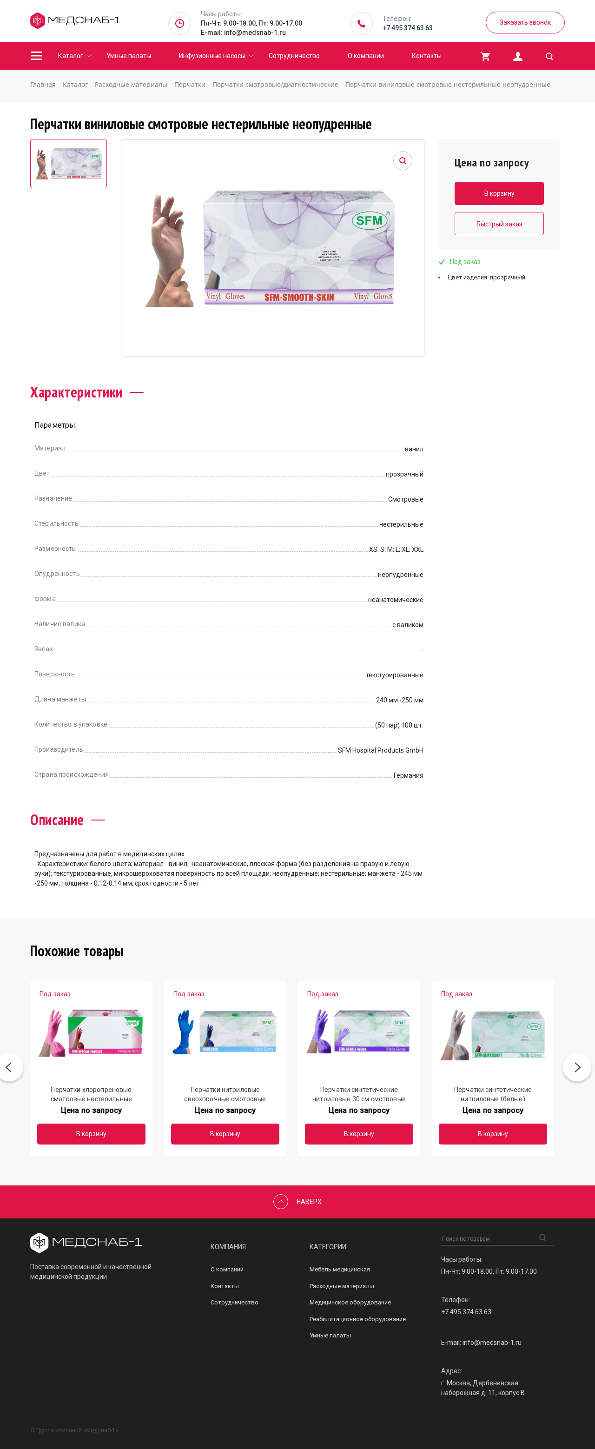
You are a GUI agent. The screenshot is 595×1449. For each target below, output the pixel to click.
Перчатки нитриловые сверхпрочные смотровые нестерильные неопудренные (225, 1093)
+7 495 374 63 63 (408, 28)
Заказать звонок (525, 22)
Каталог (70, 56)
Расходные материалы (342, 1286)
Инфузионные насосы (212, 56)
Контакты (427, 56)
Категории (328, 1247)
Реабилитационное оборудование (358, 1319)
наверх (309, 1201)
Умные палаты (128, 56)
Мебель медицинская (340, 1269)
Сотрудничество (294, 56)
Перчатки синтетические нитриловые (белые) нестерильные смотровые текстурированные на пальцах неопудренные (493, 1093)
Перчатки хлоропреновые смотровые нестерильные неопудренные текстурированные (91, 1093)
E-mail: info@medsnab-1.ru (243, 32)
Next (577, 1069)
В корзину (91, 1134)
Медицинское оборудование (350, 1302)
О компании (366, 56)
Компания (228, 1247)
